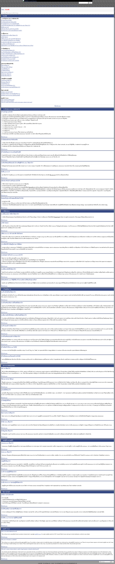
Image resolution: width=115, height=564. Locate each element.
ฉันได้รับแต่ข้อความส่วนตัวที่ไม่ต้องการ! (10, 93)
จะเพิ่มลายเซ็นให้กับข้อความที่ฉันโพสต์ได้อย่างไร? (13, 53)
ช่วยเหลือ (54, 5)
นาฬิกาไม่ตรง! (4, 37)
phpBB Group (38, 534)
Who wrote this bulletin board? (7, 99)
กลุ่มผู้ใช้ (66, 5)
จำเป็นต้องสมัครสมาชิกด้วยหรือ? (8, 22)
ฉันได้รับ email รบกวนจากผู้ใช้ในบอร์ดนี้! (10, 95)
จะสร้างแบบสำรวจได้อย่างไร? (8, 55)
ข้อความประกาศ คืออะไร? (7, 72)
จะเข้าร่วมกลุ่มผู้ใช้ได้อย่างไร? (8, 85)
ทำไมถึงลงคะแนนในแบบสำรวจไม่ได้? (10, 60)
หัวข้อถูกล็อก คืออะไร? (6, 75)
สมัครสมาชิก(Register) (42, 5)
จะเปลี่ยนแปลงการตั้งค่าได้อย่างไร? (9, 35)
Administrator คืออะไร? (6, 80)
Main (3, 9)
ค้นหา (49, 5)
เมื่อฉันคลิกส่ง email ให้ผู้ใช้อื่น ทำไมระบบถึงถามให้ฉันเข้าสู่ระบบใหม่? (17, 45)
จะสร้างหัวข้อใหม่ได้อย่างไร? (8, 50)
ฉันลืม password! (5, 27)
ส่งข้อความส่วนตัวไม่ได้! (7, 92)
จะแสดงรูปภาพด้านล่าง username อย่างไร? (11, 42)
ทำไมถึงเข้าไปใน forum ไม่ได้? (8, 59)
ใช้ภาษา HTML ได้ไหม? (6, 67)
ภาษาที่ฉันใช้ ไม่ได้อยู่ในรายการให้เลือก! (10, 40)
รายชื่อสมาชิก (60, 5)
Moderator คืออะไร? (5, 82)
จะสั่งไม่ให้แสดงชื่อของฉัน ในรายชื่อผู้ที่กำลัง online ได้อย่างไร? (15, 25)
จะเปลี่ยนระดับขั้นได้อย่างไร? (8, 43)
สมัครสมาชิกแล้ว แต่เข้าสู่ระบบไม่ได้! (10, 28)
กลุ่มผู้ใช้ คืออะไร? (5, 83)
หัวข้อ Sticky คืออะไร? (6, 74)
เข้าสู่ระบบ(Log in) (73, 5)
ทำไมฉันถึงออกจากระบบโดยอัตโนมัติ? (10, 23)
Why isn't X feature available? (7, 100)
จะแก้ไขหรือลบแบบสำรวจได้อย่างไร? (10, 57)
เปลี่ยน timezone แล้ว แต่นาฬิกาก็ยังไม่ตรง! (11, 38)
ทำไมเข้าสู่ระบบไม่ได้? (6, 20)
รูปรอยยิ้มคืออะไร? (5, 68)
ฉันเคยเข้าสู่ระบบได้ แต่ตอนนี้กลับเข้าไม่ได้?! (11, 30)
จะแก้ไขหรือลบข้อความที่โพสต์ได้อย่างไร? (11, 52)
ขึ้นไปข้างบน (58, 106)
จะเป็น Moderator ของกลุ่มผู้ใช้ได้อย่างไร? (10, 87)
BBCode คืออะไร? (5, 65)
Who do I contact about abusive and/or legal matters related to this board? (16, 102)
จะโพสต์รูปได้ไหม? (5, 70)
